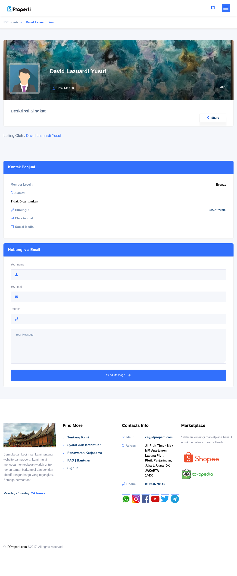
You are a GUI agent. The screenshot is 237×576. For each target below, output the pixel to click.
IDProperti (10, 22)
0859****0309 (217, 210)
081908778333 (155, 484)
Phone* (15, 309)
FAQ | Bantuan (78, 460)
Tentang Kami (78, 437)
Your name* (18, 264)
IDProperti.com (17, 547)
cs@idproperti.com (159, 437)
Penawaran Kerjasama (84, 453)
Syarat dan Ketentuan (84, 445)
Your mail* (17, 286)
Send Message (116, 375)
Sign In (72, 468)
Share (215, 117)
